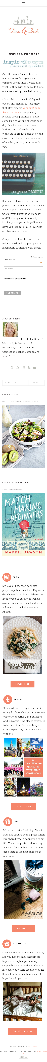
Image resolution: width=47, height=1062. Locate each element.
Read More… (9, 356)
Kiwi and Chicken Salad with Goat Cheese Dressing (20, 402)
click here (32, 1046)
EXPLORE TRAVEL (23, 806)
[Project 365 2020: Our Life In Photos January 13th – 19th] (23, 917)
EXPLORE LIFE (23, 928)
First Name (23, 269)
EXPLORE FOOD (22, 684)
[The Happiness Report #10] (22, 1020)
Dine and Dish (24, 25)
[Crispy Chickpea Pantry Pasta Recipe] (22, 673)
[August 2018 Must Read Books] (23, 525)
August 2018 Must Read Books (12, 490)
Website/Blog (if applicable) (15, 278)
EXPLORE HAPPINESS (22, 1031)
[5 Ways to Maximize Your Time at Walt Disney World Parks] (23, 795)
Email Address (23, 259)
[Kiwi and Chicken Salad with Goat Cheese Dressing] (23, 437)
